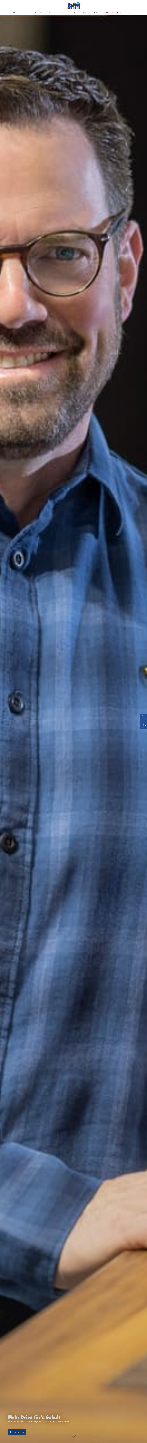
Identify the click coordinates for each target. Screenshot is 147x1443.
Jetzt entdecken (17, 1432)
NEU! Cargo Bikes (113, 13)
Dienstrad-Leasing (43, 13)
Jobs (74, 13)
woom (85, 13)
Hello (14, 13)
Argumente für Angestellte (90, 12)
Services (62, 13)
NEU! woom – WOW (57, 12)
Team (25, 13)
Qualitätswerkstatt (80, 12)
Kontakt (131, 13)
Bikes (96, 13)
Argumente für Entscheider (56, 12)
